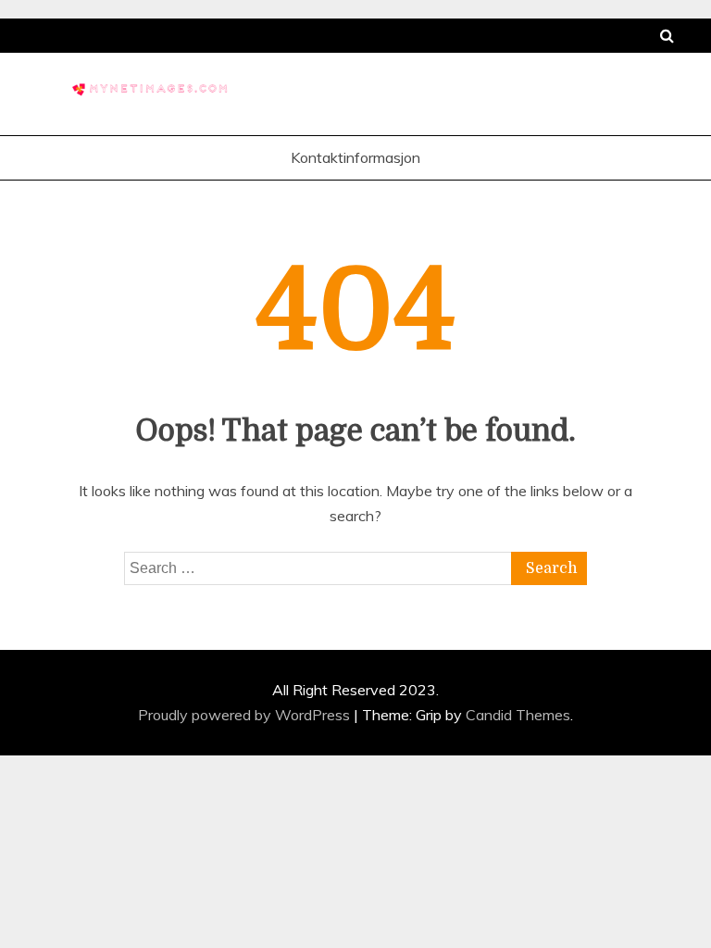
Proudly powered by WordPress (246, 714)
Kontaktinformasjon (355, 157)
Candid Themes (518, 714)
